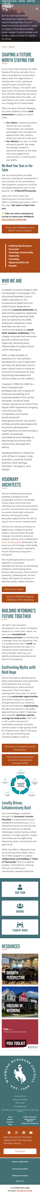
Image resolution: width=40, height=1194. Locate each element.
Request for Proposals (30, 1123)
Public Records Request (30, 1120)
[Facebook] (9, 1132)
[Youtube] (31, 1132)
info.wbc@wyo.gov (20, 1106)
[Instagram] (16, 1132)
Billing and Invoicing (20, 1175)
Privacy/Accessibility (20, 1169)
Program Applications (20, 1162)
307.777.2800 (20, 1103)
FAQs (10, 1124)
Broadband (22, 1)
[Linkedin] (23, 1132)
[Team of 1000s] (20, 925)
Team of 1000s (7, 3)
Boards (20, 911)
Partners (10, 1122)
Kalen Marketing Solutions (24, 1191)
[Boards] (20, 906)
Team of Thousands (11, 542)
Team (10, 1117)
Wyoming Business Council (9, 1)
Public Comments (30, 1117)
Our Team (20, 892)
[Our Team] (20, 887)
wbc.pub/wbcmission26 (14, 219)
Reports (10, 1119)
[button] (37, 9)
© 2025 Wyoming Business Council (20, 1188)
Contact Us (20, 1181)
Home (4, 47)
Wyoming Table (31, 1)
